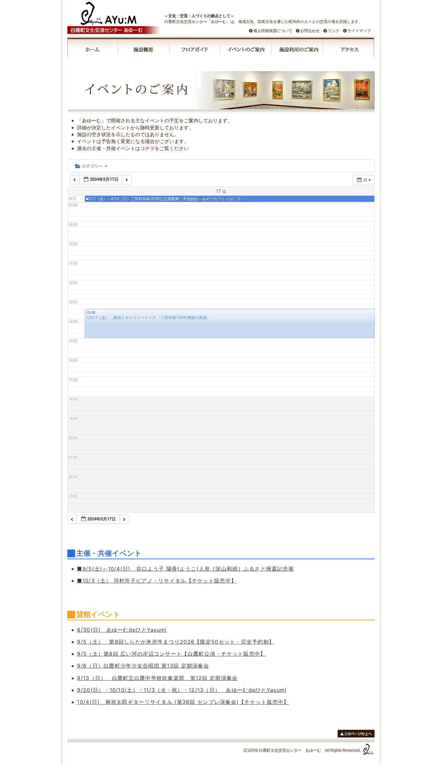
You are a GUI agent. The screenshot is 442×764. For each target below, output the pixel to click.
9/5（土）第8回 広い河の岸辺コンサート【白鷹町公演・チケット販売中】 (171, 653)
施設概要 (144, 50)
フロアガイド (195, 50)
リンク (333, 30)
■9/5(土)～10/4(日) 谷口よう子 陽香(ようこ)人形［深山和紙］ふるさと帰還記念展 (185, 568)
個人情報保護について (272, 30)
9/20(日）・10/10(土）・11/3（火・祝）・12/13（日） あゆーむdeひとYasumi (181, 690)
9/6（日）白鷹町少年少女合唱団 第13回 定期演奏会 (143, 665)
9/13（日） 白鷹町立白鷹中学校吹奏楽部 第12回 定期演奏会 (157, 678)
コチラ (147, 148)
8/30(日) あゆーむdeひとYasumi (122, 630)
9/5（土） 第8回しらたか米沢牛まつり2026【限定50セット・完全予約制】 (175, 641)
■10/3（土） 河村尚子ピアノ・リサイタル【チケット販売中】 (157, 580)
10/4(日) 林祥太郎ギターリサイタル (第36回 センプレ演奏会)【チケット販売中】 (183, 702)
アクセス (348, 50)
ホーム (92, 50)
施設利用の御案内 (297, 50)
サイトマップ (359, 30)
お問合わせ (310, 30)
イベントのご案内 (246, 50)
